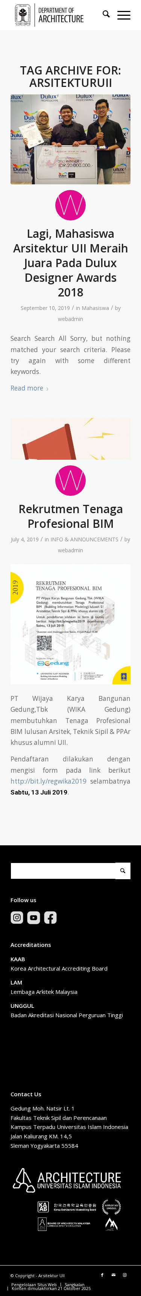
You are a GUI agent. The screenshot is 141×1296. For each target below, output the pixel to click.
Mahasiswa (95, 307)
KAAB (18, 959)
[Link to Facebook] (102, 1275)
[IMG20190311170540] (70, 139)
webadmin (70, 318)
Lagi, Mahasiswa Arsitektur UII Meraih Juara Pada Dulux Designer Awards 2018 (70, 263)
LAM (16, 982)
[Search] (102, 15)
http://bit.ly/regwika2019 (48, 781)
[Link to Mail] (113, 1275)
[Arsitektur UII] (58, 15)
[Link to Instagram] (124, 1275)
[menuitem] (102, 15)
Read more (27, 388)
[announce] (70, 439)
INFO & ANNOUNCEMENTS (84, 539)
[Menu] (120, 15)
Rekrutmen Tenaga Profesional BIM (70, 516)
